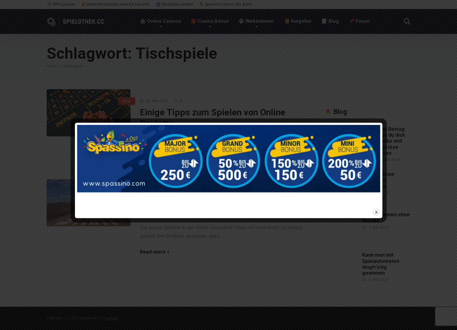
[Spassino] (228, 165)
